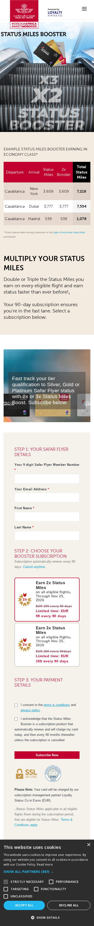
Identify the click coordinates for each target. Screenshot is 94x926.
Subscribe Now (47, 755)
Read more (45, 864)
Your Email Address (31, 489)
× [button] (88, 845)
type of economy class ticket (69, 232)
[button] (47, 871)
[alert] (47, 883)
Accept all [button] (24, 905)
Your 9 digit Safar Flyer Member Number (47, 467)
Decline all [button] (69, 905)
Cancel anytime (34, 567)
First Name (24, 508)
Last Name (24, 527)
